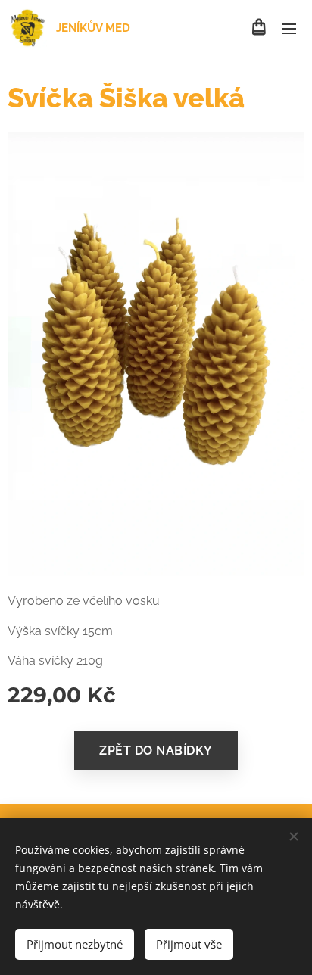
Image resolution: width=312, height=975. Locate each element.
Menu (289, 28)
